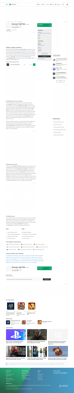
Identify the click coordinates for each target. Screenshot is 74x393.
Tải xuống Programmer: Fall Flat (11, 255)
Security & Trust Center (10, 374)
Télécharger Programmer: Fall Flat (35, 255)
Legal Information (40, 374)
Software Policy (24, 377)
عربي (7, 385)
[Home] (6, 21)
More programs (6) (48, 33)
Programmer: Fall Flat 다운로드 (23, 255)
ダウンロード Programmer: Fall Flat (22, 259)
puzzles (24, 55)
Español (15, 385)
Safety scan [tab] (14, 29)
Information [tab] (9, 29)
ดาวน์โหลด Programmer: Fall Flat (36, 259)
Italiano (27, 385)
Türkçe (10, 386)
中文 (16, 386)
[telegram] (66, 373)
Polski (39, 385)
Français (18, 385)
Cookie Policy (40, 378)
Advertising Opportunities (26, 378)
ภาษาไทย (7, 386)
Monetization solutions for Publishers (26, 373)
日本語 (30, 385)
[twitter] (44, 54)
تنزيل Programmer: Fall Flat (31, 262)
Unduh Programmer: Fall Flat (10, 259)
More (60, 81)
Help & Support (8, 375)
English (12, 385)
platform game (18, 56)
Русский (46, 385)
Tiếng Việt (13, 386)
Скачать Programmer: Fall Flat (35, 257)
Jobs (7, 376)
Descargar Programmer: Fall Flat (11, 260)
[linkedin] (62, 373)
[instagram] (56, 373)
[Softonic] (12, 4)
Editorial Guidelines (9, 378)
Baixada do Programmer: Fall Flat (11, 257)
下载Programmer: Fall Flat (10, 262)
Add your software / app (10, 379)
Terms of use (40, 375)
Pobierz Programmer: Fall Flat (23, 257)
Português (42, 385)
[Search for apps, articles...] (63, 4)
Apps (39, 4)
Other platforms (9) (41, 45)
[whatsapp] (46, 54)
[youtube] (64, 373)
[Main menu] (7, 4)
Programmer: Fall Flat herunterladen (36, 260)
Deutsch (9, 385)
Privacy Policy (40, 376)
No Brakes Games (41, 33)
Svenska (49, 385)
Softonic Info (8, 372)
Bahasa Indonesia (23, 385)
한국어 (33, 385)
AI (48, 4)
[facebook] (42, 54)
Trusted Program (16, 27)
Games (44, 4)
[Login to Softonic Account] (67, 4)
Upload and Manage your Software (26, 376)
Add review (44, 56)
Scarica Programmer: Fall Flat (23, 260)
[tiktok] (58, 373)
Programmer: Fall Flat (20, 24)
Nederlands (36, 385)
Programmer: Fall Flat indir (20, 262)
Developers (58, 4)
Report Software (42, 58)
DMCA (39, 372)
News (52, 4)
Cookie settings (40, 379)
